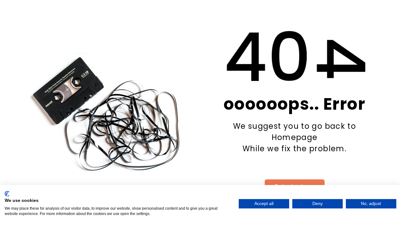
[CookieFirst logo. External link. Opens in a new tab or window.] (7, 194)
